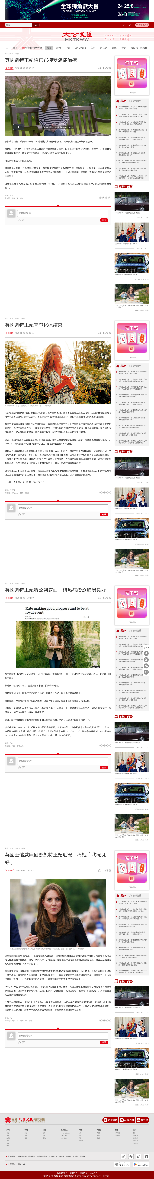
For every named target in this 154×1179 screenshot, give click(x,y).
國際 (23, 319)
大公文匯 (77, 36)
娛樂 (80, 1138)
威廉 (30, 1021)
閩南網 (75, 1156)
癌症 (21, 198)
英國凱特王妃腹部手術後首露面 (126, 274)
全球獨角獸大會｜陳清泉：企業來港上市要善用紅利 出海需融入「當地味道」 (133, 177)
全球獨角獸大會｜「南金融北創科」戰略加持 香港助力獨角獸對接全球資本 (133, 115)
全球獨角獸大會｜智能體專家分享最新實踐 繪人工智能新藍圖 (133, 146)
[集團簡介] (105, 1120)
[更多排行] (117, 101)
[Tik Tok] (138, 1156)
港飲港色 (81, 1140)
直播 (26, 1135)
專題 (116, 1130)
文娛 (80, 1130)
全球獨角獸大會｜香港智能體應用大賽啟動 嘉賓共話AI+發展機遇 (133, 169)
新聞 (17, 54)
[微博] (100, 198)
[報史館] (138, 1120)
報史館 (144, 1120)
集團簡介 (112, 1120)
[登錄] (124, 25)
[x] (109, 198)
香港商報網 (22, 1156)
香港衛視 (31, 1156)
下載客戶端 (143, 25)
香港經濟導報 (42, 1156)
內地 (7, 1135)
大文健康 (135, 1143)
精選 (26, 1138)
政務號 (98, 1133)
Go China (64, 1130)
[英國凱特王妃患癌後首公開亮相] (132, 232)
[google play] (141, 1164)
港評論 (44, 1138)
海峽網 (68, 1156)
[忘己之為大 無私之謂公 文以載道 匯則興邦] (118, 38)
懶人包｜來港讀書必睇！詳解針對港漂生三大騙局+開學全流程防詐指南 (133, 161)
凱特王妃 (15, 198)
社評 (44, 1133)
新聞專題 (117, 1133)
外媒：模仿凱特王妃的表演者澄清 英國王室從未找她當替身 (131, 306)
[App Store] (122, 1164)
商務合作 (83, 1173)
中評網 (61, 1156)
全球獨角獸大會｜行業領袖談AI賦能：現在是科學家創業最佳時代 (133, 131)
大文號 (99, 1130)
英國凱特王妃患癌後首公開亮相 (126, 244)
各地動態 (135, 1138)
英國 (13, 746)
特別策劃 (117, 1135)
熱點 (26, 1133)
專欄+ (134, 1133)
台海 (7, 1140)
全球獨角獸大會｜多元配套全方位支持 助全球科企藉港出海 (133, 154)
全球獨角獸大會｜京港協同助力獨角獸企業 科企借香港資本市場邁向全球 (133, 123)
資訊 (134, 1130)
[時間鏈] (130, 101)
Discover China (65, 1133)
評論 (104, 220)
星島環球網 (53, 1156)
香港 (7, 1133)
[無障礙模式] (130, 25)
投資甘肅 (21, 1164)
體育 (80, 1135)
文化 (80, 1133)
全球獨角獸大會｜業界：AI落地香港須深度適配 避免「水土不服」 (133, 108)
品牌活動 (129, 1120)
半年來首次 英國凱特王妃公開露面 (127, 213)
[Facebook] (106, 198)
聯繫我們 (73, 1173)
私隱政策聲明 (62, 1173)
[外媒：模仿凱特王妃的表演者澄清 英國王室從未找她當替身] (132, 294)
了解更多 (132, 93)
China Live (64, 1135)
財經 (7, 1146)
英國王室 (15, 1021)
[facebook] (106, 492)
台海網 (82, 1156)
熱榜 (123, 100)
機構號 (98, 1138)
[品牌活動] (122, 1120)
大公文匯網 (9, 54)
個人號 (98, 1135)
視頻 (26, 1130)
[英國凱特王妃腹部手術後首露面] (132, 263)
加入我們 (93, 1173)
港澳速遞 (135, 1140)
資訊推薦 (135, 1135)
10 (116, 176)
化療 (21, 493)
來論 (44, 1135)
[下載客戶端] (137, 25)
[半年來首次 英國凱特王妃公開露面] (132, 201)
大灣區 (8, 1138)
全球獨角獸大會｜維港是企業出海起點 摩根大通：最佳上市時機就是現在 (133, 138)
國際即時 (9, 68)
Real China (64, 1138)
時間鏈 (137, 100)
